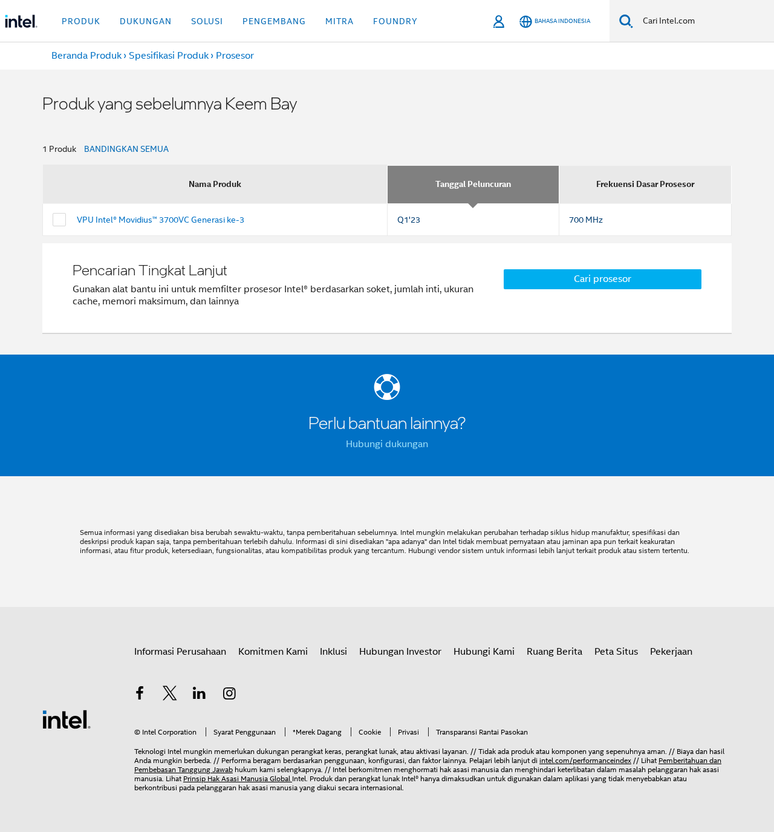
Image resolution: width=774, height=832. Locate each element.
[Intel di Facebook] (139, 695)
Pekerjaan (671, 652)
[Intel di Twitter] (170, 695)
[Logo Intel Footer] (66, 719)
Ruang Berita (554, 652)
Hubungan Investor (400, 652)
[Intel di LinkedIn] (199, 695)
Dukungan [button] (146, 21)
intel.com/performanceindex (585, 760)
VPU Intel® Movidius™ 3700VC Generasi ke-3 (160, 219)
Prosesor (235, 56)
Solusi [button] (207, 21)
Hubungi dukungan (387, 444)
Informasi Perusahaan (180, 652)
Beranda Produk (86, 56)
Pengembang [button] (274, 21)
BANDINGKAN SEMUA (126, 148)
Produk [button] (81, 21)
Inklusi (333, 652)
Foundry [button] (395, 21)
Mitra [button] (339, 21)
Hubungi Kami (484, 652)
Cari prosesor (602, 279)
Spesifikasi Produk (169, 56)
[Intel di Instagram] (230, 695)
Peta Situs (616, 652)
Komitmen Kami (273, 652)
